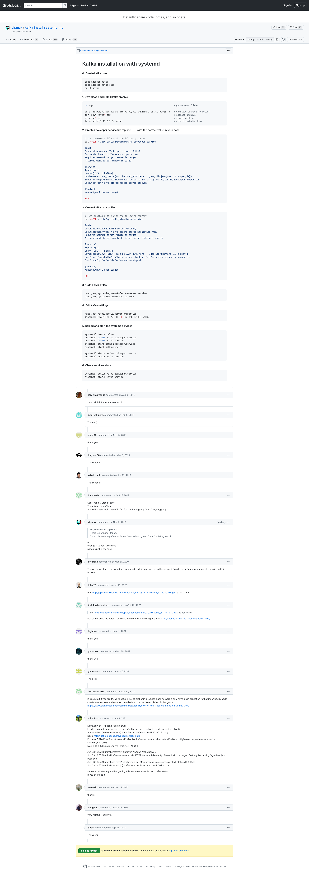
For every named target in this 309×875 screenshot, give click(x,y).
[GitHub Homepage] (85, 866)
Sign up (300, 5)
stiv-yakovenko (96, 394)
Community (150, 866)
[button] (277, 39)
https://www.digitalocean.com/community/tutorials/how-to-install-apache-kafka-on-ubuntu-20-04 (139, 705)
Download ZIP (295, 39)
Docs (160, 866)
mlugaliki (93, 807)
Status (139, 866)
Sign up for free (89, 850)
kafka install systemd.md (44, 27)
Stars (51, 39)
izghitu (92, 631)
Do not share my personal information (209, 866)
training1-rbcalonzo (99, 605)
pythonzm (93, 651)
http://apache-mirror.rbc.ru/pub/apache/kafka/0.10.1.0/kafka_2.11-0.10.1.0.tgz (133, 592)
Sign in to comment (179, 850)
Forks (71, 39)
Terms (111, 866)
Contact (168, 866)
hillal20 (92, 585)
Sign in (287, 5)
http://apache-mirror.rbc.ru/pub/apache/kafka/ (185, 618)
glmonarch (94, 671)
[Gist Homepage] (12, 5)
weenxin (92, 787)
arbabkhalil (94, 475)
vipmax (17, 27)
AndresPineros (96, 415)
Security (130, 866)
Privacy (120, 866)
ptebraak (93, 561)
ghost (91, 827)
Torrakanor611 (96, 691)
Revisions (30, 39)
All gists (74, 5)
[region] (154, 221)
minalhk (92, 718)
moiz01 (92, 435)
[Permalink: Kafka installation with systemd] (80, 64)
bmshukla (93, 495)
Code (13, 39)
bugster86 (94, 455)
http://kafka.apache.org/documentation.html (117, 735)
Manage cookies (182, 866)
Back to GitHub (89, 5)
